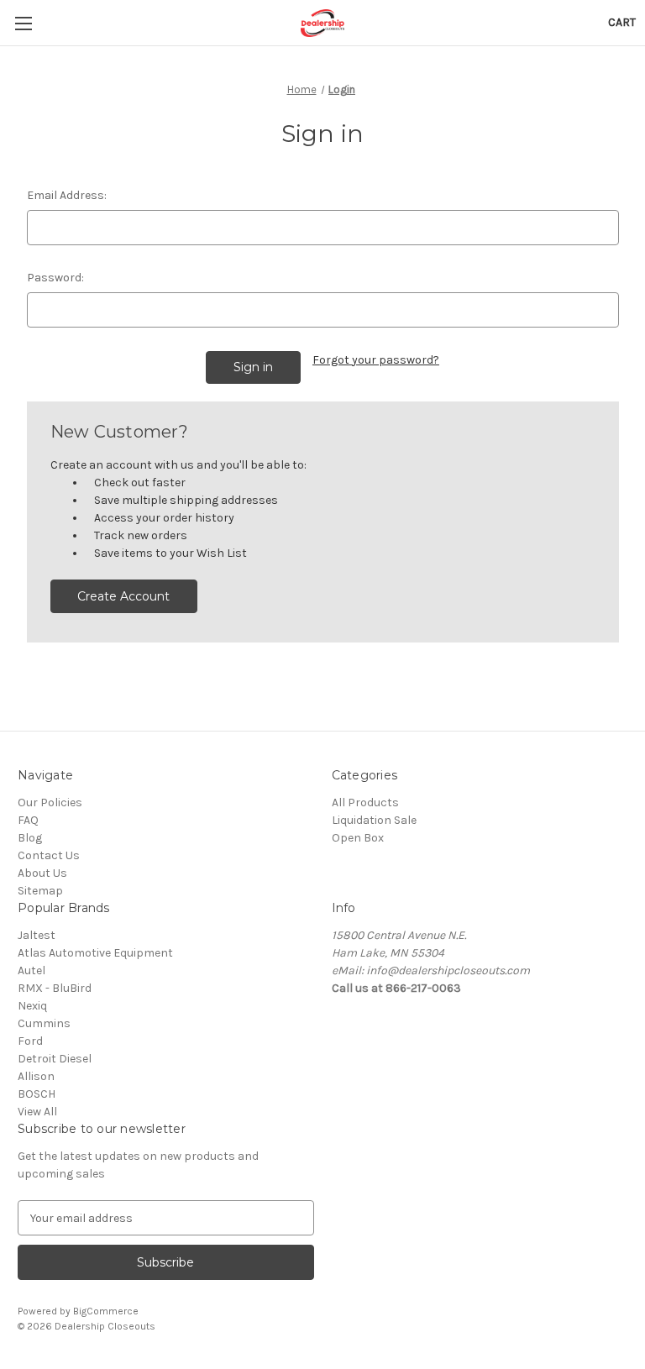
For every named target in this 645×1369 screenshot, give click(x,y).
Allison (36, 1076)
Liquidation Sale (374, 820)
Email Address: (67, 195)
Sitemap (40, 891)
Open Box (358, 838)
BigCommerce (106, 1311)
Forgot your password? (375, 360)
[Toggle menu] (23, 23)
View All (37, 1111)
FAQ (28, 820)
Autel (31, 970)
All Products (365, 802)
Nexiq (32, 1006)
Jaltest (36, 935)
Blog (30, 838)
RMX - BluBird (55, 988)
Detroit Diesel (55, 1059)
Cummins (44, 1023)
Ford (30, 1041)
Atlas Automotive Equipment (95, 953)
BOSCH (36, 1094)
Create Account (123, 596)
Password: (55, 277)
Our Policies (50, 802)
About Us (42, 873)
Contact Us (49, 855)
